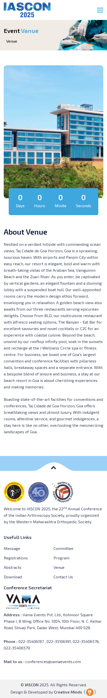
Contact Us (63, 576)
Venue (59, 567)
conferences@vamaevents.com (53, 661)
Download (13, 576)
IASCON (32, 684)
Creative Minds (68, 692)
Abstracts (12, 567)
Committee (63, 548)
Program (61, 557)
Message (12, 548)
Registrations (16, 557)
